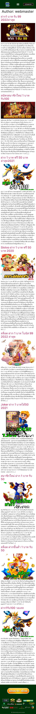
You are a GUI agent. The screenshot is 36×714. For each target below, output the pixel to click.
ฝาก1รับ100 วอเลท (12, 608)
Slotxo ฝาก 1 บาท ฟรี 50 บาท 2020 (16, 249)
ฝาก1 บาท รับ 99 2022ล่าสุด (11, 18)
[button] (18, 4)
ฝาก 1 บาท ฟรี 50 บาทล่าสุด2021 (14, 159)
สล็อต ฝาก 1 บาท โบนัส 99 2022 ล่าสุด (17, 335)
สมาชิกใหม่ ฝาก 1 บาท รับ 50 (16, 477)
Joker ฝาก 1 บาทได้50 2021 (15, 406)
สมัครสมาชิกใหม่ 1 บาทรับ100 (15, 97)
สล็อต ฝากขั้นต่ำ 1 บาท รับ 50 (17, 548)
